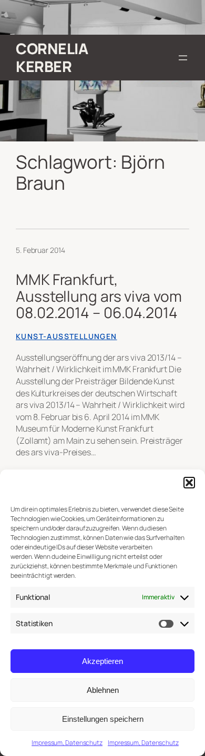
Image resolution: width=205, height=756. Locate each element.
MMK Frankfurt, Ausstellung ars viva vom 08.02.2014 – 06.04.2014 (99, 296)
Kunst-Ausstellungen (66, 336)
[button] (189, 482)
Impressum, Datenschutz (67, 742)
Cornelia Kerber (52, 57)
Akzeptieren (102, 661)
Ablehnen (103, 690)
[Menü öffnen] (183, 58)
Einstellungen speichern (103, 718)
